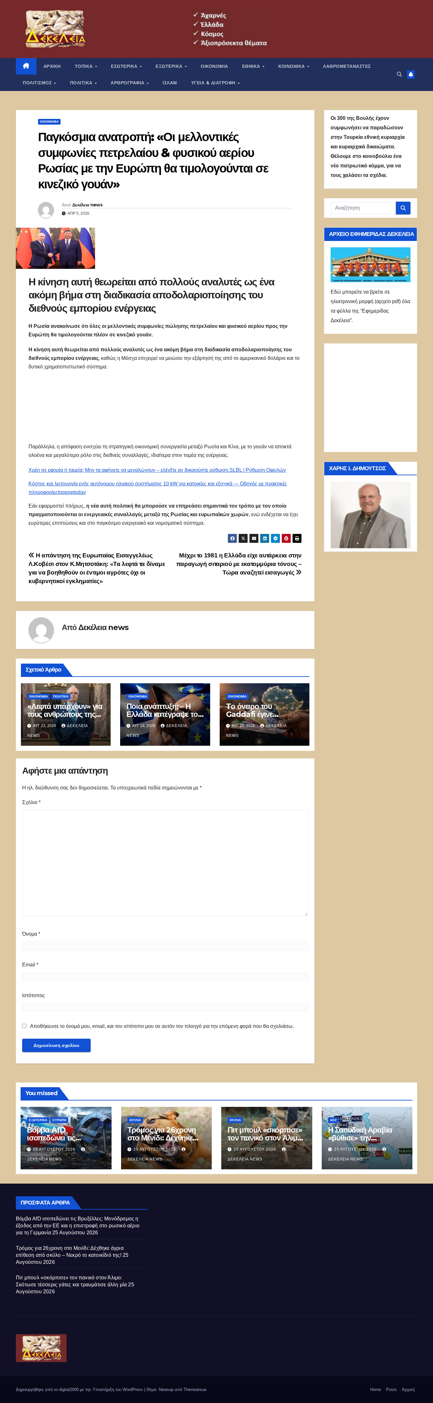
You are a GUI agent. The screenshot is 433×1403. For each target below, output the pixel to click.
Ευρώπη (59, 1120)
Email (30, 964)
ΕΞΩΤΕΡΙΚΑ (170, 66)
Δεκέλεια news (87, 205)
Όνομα (31, 934)
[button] (399, 74)
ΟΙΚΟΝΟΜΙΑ (214, 66)
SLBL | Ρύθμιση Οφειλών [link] (257, 470)
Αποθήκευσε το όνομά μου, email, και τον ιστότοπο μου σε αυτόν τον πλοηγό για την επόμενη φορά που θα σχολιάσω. (162, 1026)
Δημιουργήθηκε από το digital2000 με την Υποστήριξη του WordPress (80, 1389)
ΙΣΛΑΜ (170, 83)
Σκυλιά (135, 1120)
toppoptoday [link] (72, 492)
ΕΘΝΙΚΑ (252, 66)
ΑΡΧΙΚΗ (52, 66)
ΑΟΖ (333, 1120)
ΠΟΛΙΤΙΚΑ (82, 83)
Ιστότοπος (33, 995)
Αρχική (408, 1389)
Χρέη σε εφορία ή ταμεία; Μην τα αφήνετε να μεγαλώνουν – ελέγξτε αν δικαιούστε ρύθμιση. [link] (129, 470)
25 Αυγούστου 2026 (55, 1149)
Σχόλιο (31, 802)
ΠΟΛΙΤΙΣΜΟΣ (38, 83)
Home (375, 1389)
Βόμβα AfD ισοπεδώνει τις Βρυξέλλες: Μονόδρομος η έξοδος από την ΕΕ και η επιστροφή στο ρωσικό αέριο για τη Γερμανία (77, 1225)
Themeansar (195, 1389)
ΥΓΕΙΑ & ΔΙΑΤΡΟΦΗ (214, 83)
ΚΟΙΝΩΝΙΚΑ (292, 66)
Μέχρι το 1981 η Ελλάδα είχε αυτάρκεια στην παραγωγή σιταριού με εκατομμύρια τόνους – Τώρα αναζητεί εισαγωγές (239, 564)
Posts (391, 1389)
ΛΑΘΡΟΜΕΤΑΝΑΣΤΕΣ (347, 66)
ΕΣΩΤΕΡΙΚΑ (125, 66)
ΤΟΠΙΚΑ (84, 66)
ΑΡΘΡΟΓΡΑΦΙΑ (128, 83)
